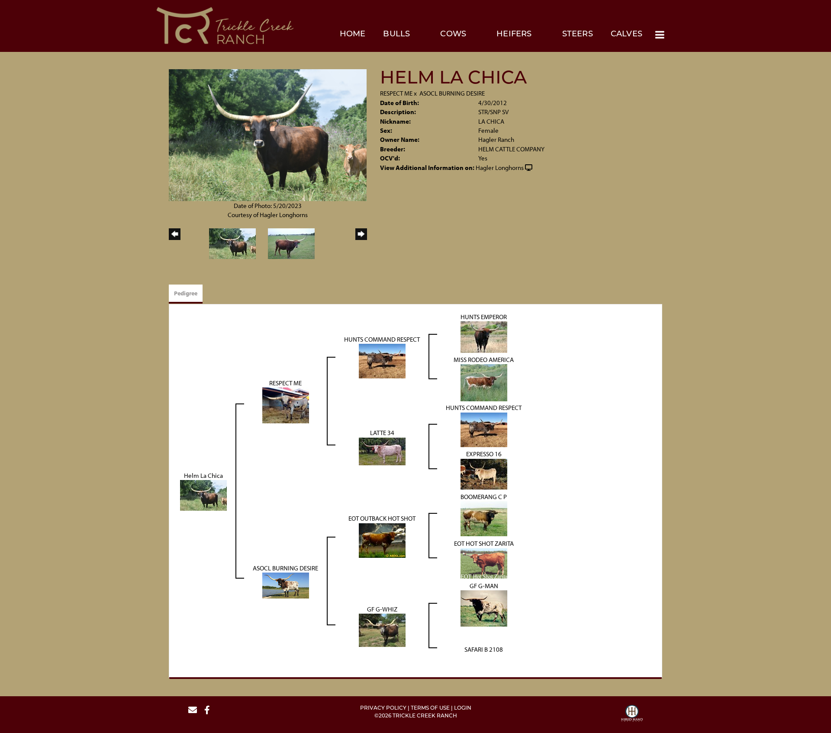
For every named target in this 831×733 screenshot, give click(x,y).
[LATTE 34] (382, 450)
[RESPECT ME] (285, 405)
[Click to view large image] (268, 134)
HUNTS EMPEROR (484, 317)
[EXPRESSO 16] (484, 473)
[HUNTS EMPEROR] (484, 336)
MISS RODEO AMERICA (484, 359)
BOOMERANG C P (484, 497)
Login (462, 708)
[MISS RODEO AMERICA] (484, 382)
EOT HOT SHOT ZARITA (484, 543)
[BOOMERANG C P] (484, 518)
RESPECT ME (396, 93)
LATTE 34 (382, 433)
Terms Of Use (430, 708)
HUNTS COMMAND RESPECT (382, 339)
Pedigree (185, 293)
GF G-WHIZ (382, 609)
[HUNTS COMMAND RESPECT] (382, 360)
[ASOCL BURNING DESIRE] (285, 585)
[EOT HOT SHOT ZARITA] (484, 562)
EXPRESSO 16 (484, 454)
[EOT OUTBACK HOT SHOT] (382, 539)
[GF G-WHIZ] (382, 629)
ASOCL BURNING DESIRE (452, 93)
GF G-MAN (484, 586)
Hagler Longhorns (500, 167)
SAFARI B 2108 (483, 649)
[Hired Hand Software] (632, 714)
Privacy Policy (383, 708)
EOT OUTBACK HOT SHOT (382, 518)
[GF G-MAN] (484, 608)
